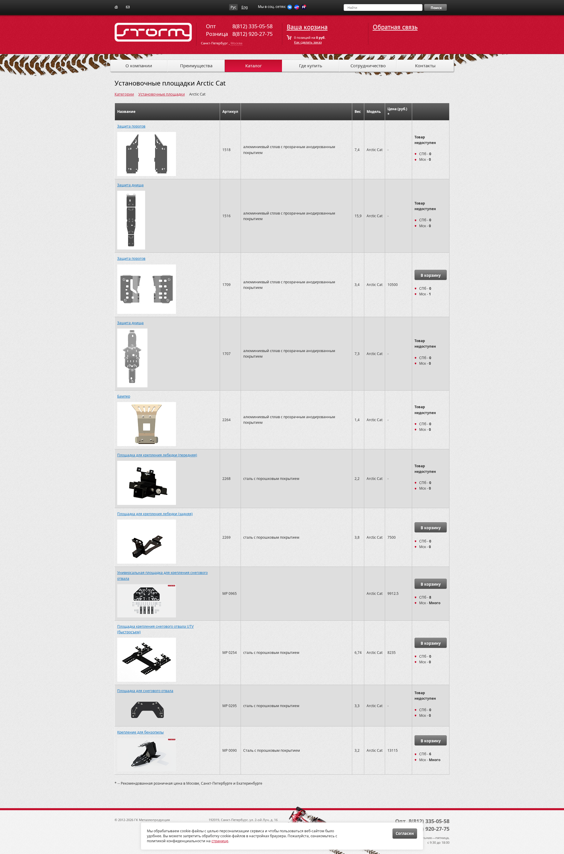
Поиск (436, 7)
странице (220, 840)
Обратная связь (395, 27)
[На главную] (116, 6)
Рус (233, 7)
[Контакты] (128, 6)
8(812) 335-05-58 (252, 26)
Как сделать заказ (308, 42)
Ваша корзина (307, 27)
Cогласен (405, 833)
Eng (244, 7)
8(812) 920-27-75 (252, 33)
